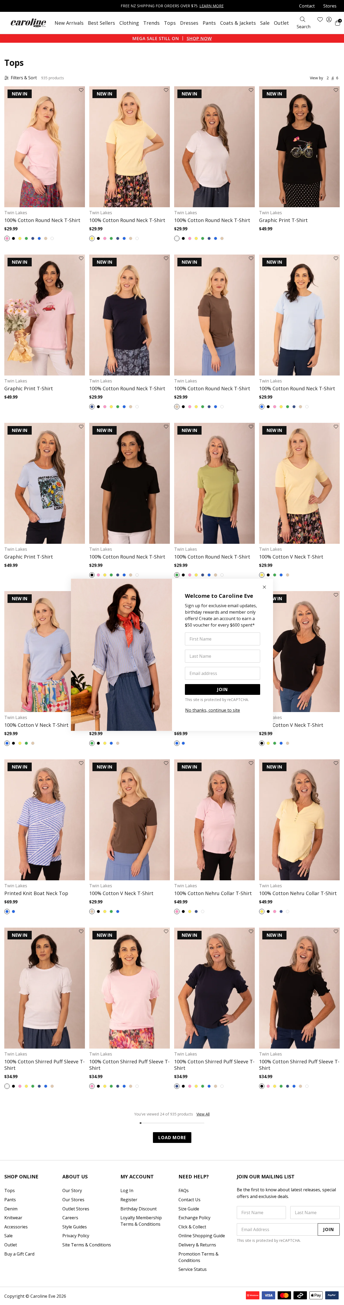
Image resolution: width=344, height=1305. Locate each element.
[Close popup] (264, 587)
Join (222, 689)
